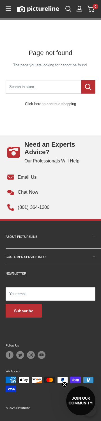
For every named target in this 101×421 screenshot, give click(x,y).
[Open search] (68, 9)
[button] (80, 400)
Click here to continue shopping (50, 104)
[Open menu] (8, 8)
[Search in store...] (88, 87)
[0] (90, 9)
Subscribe (23, 311)
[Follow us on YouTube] (41, 355)
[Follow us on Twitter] (20, 355)
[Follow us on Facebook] (9, 355)
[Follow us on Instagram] (31, 355)
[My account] (79, 9)
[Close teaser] (64, 384)
